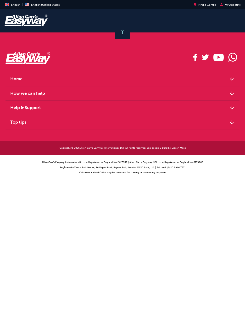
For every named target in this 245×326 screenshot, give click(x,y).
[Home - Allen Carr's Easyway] (26, 23)
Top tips (122, 122)
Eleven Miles (179, 147)
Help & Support (122, 107)
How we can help (122, 93)
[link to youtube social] (218, 57)
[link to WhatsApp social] (232, 57)
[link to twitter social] (205, 57)
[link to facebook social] (195, 57)
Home (122, 79)
